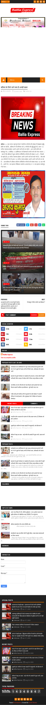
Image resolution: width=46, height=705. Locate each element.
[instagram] (41, 1)
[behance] (44, 1)
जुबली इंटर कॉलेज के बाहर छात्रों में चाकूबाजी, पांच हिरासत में (26, 425)
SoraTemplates (17, 702)
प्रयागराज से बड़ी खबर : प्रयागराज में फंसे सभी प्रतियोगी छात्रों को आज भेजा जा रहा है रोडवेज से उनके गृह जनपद (26, 605)
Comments (34, 403)
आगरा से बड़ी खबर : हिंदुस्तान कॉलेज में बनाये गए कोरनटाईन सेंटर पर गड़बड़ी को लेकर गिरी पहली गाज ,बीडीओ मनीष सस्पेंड (28, 634)
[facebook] (35, 1)
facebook (34, 315)
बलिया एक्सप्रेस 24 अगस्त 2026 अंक (20, 524)
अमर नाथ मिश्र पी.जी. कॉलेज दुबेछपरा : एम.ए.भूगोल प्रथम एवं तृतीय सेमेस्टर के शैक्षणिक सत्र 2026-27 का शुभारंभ (26, 513)
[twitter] (38, 1)
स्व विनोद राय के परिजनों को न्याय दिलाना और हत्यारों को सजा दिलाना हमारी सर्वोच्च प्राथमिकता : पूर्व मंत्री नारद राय (26, 386)
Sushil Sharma (33, 702)
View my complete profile (8, 357)
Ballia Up (28, 91)
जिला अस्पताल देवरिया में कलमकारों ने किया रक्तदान (25, 624)
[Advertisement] (23, 53)
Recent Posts (11, 403)
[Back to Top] (31, 699)
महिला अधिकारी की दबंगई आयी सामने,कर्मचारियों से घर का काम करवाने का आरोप (22, 267)
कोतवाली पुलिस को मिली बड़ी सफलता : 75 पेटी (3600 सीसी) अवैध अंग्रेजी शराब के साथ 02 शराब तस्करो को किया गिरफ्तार (23, 246)
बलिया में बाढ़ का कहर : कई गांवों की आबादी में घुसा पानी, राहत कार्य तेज (28, 435)
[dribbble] (22, 699)
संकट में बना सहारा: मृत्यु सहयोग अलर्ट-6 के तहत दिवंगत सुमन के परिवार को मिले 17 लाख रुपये (27, 408)
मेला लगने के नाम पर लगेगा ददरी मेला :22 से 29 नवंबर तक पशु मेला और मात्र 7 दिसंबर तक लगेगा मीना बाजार (23, 288)
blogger (41, 315)
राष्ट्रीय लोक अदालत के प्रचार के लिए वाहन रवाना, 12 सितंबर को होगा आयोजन (27, 417)
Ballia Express (8, 354)
